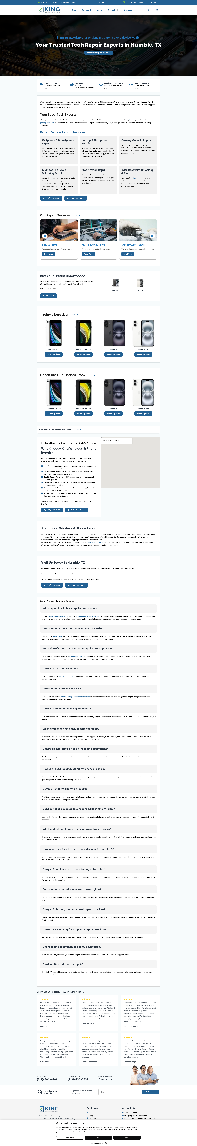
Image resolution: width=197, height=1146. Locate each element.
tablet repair (58, 636)
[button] (44, 235)
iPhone (140, 290)
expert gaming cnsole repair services (75, 697)
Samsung (116, 290)
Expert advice (41, 1076)
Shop (74, 10)
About (99, 10)
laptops (132, 120)
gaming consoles (47, 122)
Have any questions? (105, 1076)
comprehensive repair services (88, 616)
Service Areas (126, 10)
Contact (111, 10)
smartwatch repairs (66, 676)
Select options (53, 354)
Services (85, 10)
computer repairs (76, 656)
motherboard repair (95, 542)
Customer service (74, 1076)
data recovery (138, 178)
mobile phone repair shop (58, 616)
